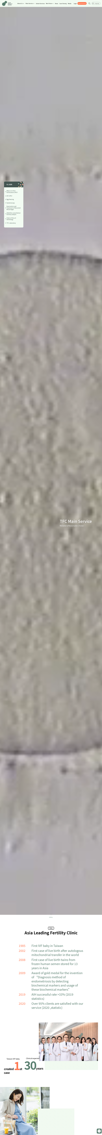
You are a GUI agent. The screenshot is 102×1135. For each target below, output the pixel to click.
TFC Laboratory (11, 223)
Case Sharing (63, 3)
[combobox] (96, 3)
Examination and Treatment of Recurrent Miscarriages (14, 207)
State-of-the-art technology (11, 218)
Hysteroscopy (11, 203)
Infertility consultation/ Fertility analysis (14, 213)
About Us (20, 3)
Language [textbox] (97, 3)
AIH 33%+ (9, 196)
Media (69, 3)
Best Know (49, 3)
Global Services (40, 3)
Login (75, 3)
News (56, 3)
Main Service (29, 3)
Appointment (82, 3)
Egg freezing (10, 199)
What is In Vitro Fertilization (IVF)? (12, 191)
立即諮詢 (99, 1131)
